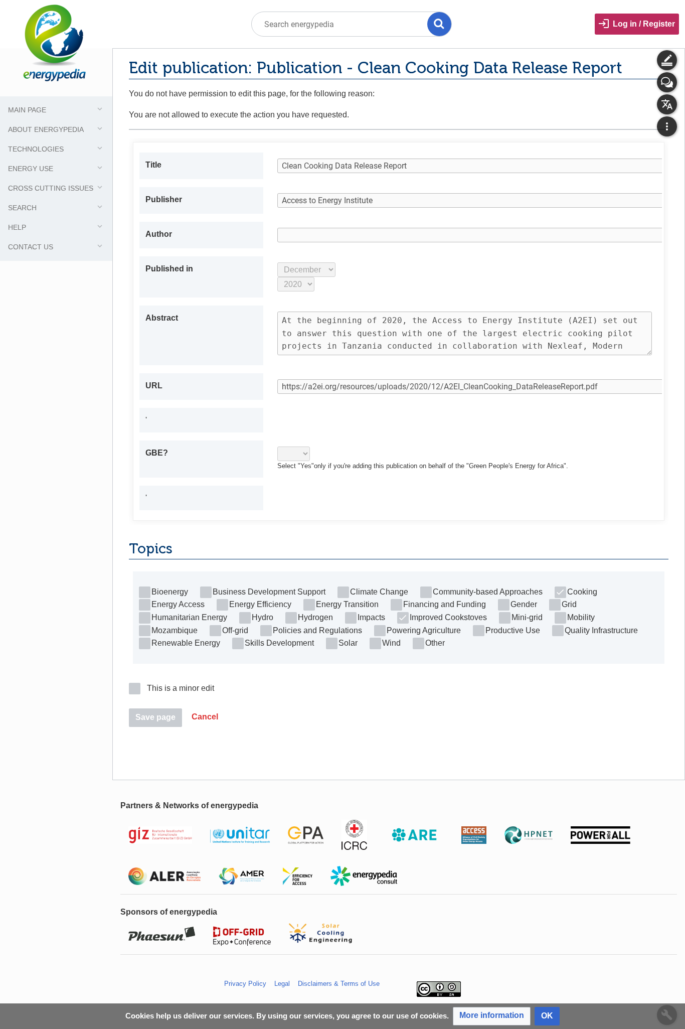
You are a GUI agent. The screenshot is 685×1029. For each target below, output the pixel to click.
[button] (205, 717)
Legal (282, 983)
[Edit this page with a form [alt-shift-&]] (667, 60)
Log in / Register (644, 24)
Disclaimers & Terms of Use (339, 983)
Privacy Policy (245, 983)
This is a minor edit (180, 688)
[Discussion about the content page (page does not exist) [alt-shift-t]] (667, 82)
